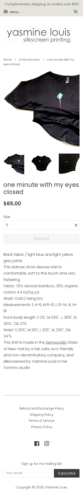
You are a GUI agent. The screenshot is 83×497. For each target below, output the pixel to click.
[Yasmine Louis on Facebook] (36, 444)
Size (6, 216)
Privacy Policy (41, 427)
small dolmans (29, 60)
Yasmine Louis (56, 487)
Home (7, 60)
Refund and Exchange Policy (41, 408)
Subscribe (67, 473)
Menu (14, 11)
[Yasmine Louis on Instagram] (46, 444)
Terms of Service (41, 421)
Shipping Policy (41, 415)
